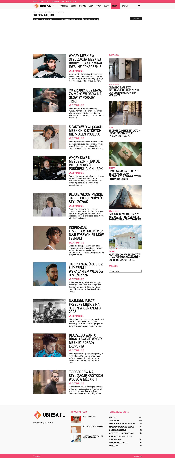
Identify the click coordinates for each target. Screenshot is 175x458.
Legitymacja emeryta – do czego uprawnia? (93, 437)
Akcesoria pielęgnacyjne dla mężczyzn (44, 19)
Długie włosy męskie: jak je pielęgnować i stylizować (86, 198)
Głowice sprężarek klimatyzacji (121, 433)
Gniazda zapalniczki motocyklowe (122, 424)
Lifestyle (82, 6)
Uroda (114, 6)
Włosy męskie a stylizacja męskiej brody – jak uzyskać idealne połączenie (86, 61)
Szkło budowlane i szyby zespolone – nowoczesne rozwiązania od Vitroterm (125, 217)
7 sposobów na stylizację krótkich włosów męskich (86, 375)
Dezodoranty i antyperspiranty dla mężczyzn (69, 19)
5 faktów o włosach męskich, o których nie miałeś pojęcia (85, 130)
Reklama (68, 1)
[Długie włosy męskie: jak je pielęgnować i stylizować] (49, 204)
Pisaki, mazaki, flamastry (118, 443)
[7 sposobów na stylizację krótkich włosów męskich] (49, 382)
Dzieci (73, 6)
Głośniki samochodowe (117, 430)
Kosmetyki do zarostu (89, 19)
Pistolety (112, 417)
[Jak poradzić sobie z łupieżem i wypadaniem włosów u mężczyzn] (49, 274)
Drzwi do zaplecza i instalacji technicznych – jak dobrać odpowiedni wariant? (125, 91)
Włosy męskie (76, 71)
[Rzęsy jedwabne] (76, 419)
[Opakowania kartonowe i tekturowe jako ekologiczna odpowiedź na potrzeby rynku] (125, 154)
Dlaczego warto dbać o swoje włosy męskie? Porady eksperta (85, 340)
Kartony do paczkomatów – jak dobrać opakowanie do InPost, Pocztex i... (124, 257)
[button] (139, 5)
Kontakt (75, 1)
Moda (91, 6)
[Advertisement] (87, 36)
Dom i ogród (63, 6)
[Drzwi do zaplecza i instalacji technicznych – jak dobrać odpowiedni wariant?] (125, 70)
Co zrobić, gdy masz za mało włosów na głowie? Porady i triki (85, 95)
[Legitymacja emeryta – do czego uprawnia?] (76, 438)
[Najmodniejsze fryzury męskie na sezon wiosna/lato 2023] (49, 311)
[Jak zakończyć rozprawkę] (76, 429)
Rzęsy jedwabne (89, 417)
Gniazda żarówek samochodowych (122, 427)
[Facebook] (140, 1)
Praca (98, 6)
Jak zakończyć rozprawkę (93, 426)
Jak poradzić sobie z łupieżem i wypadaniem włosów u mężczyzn (86, 269)
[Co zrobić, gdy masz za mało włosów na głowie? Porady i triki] (49, 100)
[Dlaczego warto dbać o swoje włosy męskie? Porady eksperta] (49, 345)
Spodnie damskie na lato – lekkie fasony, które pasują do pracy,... (125, 133)
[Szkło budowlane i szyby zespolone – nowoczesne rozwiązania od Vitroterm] (125, 197)
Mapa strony (138, 456)
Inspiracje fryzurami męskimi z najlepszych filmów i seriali (86, 233)
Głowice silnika (115, 421)
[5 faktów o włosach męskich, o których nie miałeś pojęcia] (49, 137)
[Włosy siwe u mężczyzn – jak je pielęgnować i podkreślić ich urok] (49, 168)
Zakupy (106, 6)
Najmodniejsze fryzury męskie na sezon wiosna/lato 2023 (85, 306)
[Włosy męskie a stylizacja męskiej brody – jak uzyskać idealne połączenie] (49, 66)
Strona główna (55, 1)
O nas (62, 1)
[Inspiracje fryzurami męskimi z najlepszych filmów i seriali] (49, 238)
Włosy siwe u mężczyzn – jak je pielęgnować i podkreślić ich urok (86, 163)
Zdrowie (125, 6)
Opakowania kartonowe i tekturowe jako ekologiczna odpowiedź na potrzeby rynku (125, 175)
